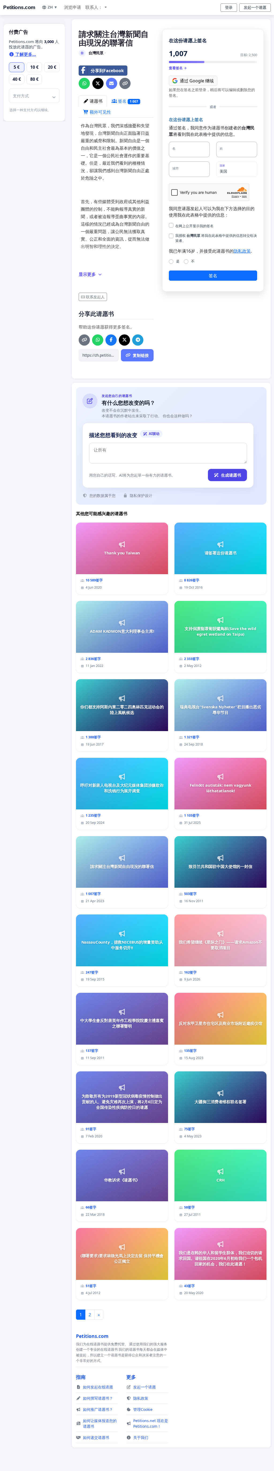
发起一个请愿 (255, 7)
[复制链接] (125, 83)
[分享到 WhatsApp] (84, 83)
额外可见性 (100, 112)
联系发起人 (95, 296)
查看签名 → (178, 67)
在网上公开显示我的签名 (194, 225)
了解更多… (25, 54)
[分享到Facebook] (111, 340)
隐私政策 (242, 251)
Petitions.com (19, 7)
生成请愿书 (231, 475)
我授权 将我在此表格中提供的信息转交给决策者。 (216, 238)
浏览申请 (72, 7)
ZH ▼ (53, 7)
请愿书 (95, 101)
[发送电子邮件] (111, 83)
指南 (81, 1377)
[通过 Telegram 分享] (137, 340)
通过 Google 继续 (197, 81)
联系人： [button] (94, 7)
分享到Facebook (107, 71)
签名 (127, 101)
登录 (229, 7)
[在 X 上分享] (98, 83)
